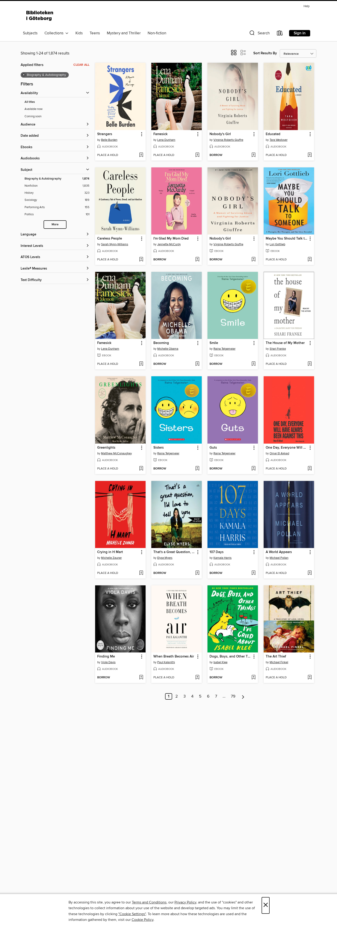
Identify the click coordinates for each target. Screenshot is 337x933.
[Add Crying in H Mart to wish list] (141, 573)
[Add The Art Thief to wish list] (309, 678)
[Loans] (280, 34)
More (55, 224)
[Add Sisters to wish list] (197, 469)
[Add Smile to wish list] (253, 364)
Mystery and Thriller (124, 33)
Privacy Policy (185, 902)
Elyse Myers (164, 558)
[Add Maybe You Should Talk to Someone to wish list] (309, 260)
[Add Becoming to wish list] (197, 364)
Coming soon (33, 116)
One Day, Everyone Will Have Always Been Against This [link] (287, 448)
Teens (95, 33)
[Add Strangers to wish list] (141, 155)
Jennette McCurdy (169, 244)
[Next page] (243, 696)
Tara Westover (278, 140)
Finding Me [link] (106, 657)
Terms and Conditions (149, 902)
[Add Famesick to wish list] (197, 155)
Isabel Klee (220, 662)
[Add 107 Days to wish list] (253, 573)
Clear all (81, 65)
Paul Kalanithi (166, 662)
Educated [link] (273, 134)
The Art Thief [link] (276, 657)
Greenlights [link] (106, 448)
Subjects (30, 33)
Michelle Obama (167, 349)
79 (233, 696)
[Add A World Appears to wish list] (309, 573)
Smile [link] (214, 343)
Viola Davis (108, 662)
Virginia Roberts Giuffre (228, 140)
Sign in (300, 33)
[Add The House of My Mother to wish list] (309, 364)
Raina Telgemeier (224, 349)
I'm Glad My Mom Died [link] (171, 239)
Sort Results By (265, 53)
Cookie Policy (142, 919)
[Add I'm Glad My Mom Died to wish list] (197, 260)
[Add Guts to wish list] (253, 469)
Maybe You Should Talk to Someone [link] (287, 239)
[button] (259, 34)
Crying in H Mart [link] (110, 552)
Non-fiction (157, 33)
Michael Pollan (279, 558)
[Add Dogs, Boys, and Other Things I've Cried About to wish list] (253, 678)
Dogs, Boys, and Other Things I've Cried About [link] (230, 657)
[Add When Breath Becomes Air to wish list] (197, 678)
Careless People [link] (109, 239)
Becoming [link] (161, 343)
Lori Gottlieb (277, 244)
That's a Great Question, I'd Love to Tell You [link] (174, 552)
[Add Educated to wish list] (309, 155)
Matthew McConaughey (116, 453)
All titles (30, 102)
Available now (34, 109)
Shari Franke (278, 349)
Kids (79, 33)
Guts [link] (213, 448)
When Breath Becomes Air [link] (173, 657)
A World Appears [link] (279, 552)
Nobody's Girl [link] (220, 134)
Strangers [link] (104, 134)
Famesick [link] (160, 134)
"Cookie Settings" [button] (132, 914)
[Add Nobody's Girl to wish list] (253, 155)
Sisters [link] (158, 448)
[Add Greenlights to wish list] (141, 469)
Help (306, 6)
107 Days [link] (217, 552)
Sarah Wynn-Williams (114, 244)
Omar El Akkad (279, 453)
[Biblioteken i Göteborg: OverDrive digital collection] (40, 15)
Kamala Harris (222, 558)
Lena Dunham (166, 140)
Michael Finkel (279, 662)
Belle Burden (109, 140)
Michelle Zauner (111, 558)
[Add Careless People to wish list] (141, 260)
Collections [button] (54, 33)
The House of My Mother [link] (285, 343)
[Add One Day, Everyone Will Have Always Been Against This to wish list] (309, 469)
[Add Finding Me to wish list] (141, 678)
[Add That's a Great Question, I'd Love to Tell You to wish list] (197, 573)
